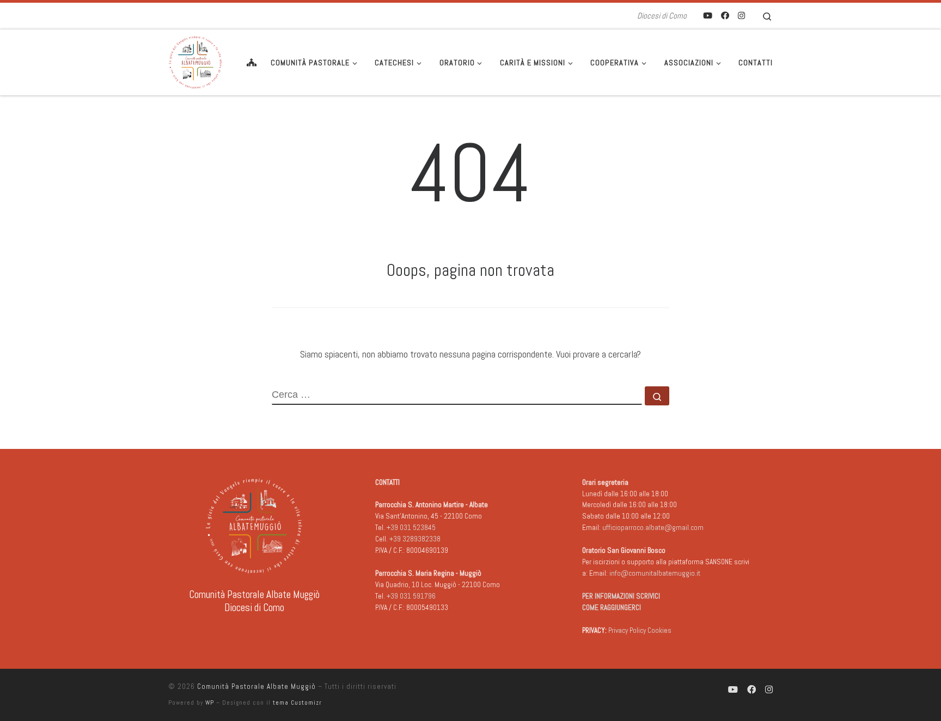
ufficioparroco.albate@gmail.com (653, 527)
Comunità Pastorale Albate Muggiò (256, 686)
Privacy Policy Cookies (639, 630)
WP (209, 702)
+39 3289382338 (415, 539)
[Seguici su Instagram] (741, 15)
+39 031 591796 (411, 596)
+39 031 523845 (411, 527)
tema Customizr (297, 702)
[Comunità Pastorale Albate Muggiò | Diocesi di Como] (195, 60)
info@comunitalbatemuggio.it (654, 573)
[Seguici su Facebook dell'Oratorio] (725, 15)
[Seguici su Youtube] (707, 15)
